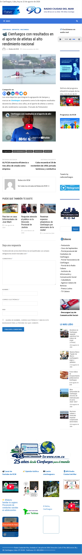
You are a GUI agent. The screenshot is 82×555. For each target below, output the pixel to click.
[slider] (63, 39)
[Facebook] (4, 93)
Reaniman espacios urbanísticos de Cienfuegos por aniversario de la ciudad (47, 223)
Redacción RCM (14, 49)
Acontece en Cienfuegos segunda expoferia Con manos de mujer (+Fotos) (74, 336)
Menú (8, 21)
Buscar (75, 229)
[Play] (60, 39)
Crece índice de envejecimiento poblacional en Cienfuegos (74, 376)
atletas (29, 151)
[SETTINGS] (79, 39)
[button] (67, 123)
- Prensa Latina (66, 288)
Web (3, 309)
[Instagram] (17, 93)
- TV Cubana (65, 291)
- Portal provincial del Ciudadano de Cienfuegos (68, 254)
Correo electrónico (11, 299)
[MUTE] (70, 39)
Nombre (6, 289)
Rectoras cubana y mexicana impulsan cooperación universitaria (74, 416)
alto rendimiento (19, 151)
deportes (48, 151)
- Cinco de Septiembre (69, 248)
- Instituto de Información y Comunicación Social (68, 274)
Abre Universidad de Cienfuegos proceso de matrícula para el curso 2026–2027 (74, 396)
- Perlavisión (65, 245)
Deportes (15, 29)
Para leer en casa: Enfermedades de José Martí (9, 219)
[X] (8, 93)
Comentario (7, 259)
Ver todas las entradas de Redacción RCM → (33, 186)
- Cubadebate (65, 280)
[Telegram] (21, 93)
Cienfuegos (6, 29)
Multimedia (24, 29)
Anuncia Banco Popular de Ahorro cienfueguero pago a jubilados (74, 357)
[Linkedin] (13, 93)
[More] (25, 93)
